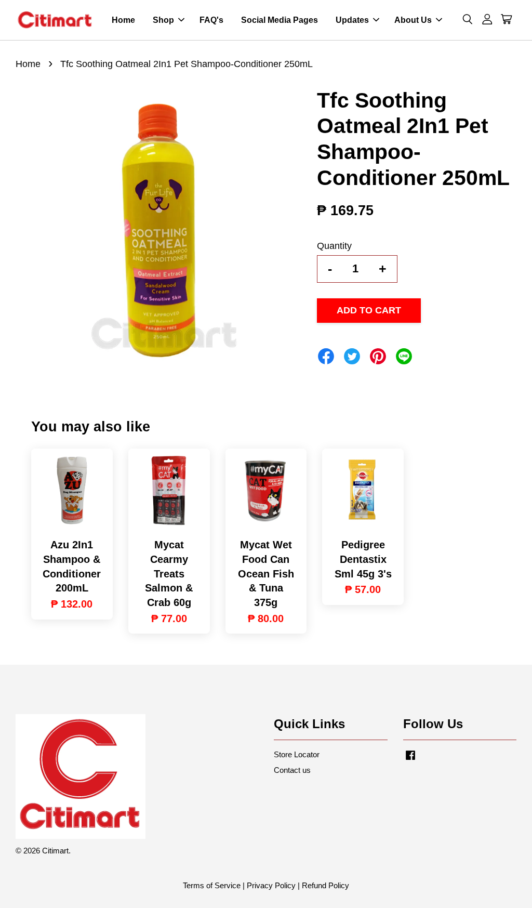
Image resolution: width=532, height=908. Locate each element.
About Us (413, 20)
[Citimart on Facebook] (410, 759)
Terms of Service (212, 885)
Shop (163, 20)
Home (123, 20)
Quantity (334, 246)
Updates (352, 20)
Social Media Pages (279, 20)
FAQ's (211, 20)
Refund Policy (325, 885)
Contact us (292, 770)
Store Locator (297, 754)
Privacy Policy (271, 885)
